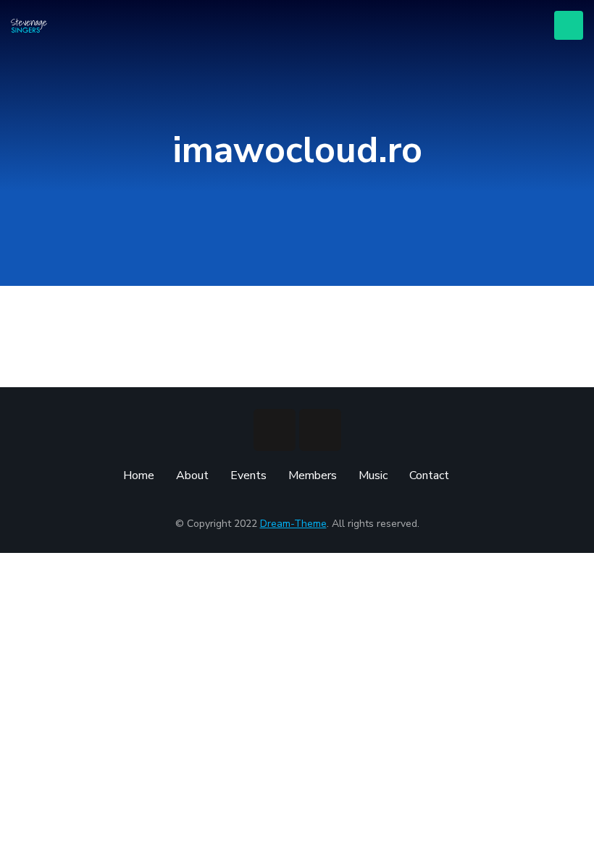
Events (248, 475)
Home (138, 475)
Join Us (568, 25)
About (192, 475)
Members (312, 475)
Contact (429, 475)
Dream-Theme (293, 523)
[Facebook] (275, 430)
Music (373, 475)
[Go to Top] (572, 832)
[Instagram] (320, 430)
